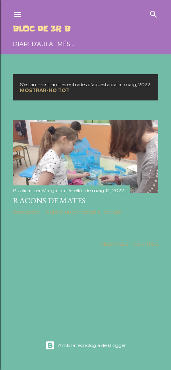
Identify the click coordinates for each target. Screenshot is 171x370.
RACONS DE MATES (49, 200)
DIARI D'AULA (33, 44)
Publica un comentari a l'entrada (84, 212)
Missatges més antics (129, 244)
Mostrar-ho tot (45, 90)
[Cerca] (153, 12)
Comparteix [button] (26, 212)
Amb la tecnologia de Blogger (92, 345)
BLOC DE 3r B (42, 29)
